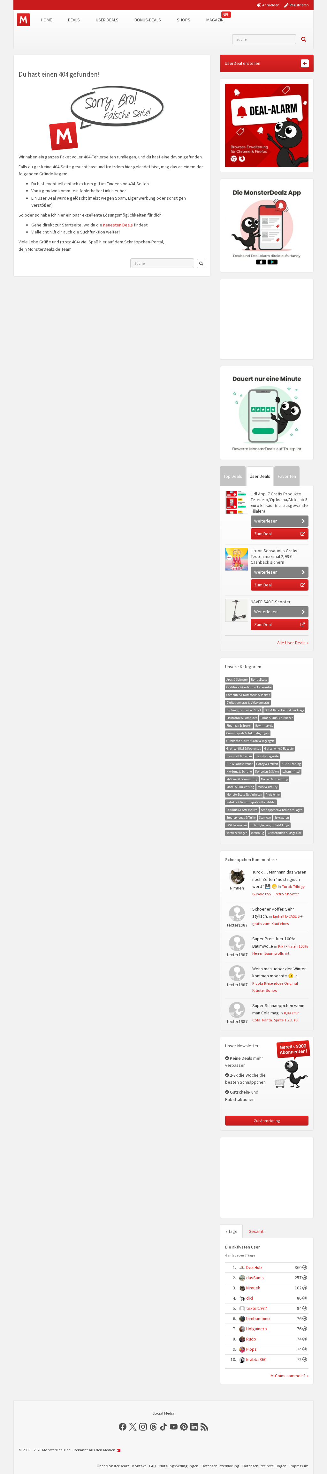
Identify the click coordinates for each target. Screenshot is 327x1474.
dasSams (255, 1277)
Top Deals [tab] (233, 476)
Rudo (251, 1339)
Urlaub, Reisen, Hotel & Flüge (269, 825)
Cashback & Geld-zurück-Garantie (248, 687)
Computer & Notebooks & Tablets (248, 695)
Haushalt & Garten (239, 756)
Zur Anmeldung (267, 1120)
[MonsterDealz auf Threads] (153, 1427)
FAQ (152, 1465)
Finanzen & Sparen (239, 725)
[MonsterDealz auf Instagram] (143, 1427)
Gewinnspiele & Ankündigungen (247, 733)
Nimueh (253, 1288)
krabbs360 (256, 1359)
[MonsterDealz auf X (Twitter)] (133, 1427)
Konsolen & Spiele (267, 771)
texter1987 (256, 1308)
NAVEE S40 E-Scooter (271, 602)
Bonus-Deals (147, 20)
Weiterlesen (266, 521)
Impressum (299, 1465)
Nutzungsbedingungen (178, 1465)
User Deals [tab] (260, 476)
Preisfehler (273, 794)
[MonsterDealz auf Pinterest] (184, 1427)
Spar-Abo (265, 817)
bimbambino (258, 1318)
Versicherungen (236, 833)
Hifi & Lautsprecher (239, 764)
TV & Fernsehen (236, 825)
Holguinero (256, 1329)
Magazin (215, 20)
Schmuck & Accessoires (241, 810)
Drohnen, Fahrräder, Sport (243, 710)
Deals (74, 20)
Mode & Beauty (268, 787)
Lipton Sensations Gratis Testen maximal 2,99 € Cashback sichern (274, 556)
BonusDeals (259, 679)
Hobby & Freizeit (267, 764)
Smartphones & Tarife (240, 817)
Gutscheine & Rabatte (278, 748)
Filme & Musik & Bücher (277, 718)
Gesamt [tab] (255, 1231)
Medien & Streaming (274, 779)
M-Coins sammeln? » (289, 1376)
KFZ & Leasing (291, 764)
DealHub (254, 1267)
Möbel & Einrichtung (240, 787)
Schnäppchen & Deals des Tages (281, 810)
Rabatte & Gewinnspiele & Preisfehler (251, 802)
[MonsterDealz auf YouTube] (174, 1427)
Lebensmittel (291, 771)
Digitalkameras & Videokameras (248, 702)
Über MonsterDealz (113, 1465)
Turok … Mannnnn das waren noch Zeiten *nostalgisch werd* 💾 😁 (279, 879)
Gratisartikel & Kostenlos (243, 748)
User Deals (107, 20)
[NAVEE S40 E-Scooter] (236, 610)
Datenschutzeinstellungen (264, 1465)
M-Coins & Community (241, 779)
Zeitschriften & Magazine (284, 833)
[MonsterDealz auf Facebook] (123, 1427)
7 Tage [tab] (231, 1231)
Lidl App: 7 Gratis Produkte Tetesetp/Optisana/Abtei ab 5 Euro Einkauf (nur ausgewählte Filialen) (279, 502)
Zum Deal (263, 534)
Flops (251, 1349)
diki (249, 1298)
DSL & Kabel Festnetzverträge (284, 710)
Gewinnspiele (264, 725)
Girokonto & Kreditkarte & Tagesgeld (250, 741)
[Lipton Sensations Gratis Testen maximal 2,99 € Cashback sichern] (236, 559)
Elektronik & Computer (241, 718)
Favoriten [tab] (287, 476)
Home (46, 20)
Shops (183, 20)
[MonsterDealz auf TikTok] (163, 1427)
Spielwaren (281, 817)
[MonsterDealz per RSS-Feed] (204, 1427)
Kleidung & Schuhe (239, 771)
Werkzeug (257, 833)
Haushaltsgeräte (266, 756)
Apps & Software (236, 679)
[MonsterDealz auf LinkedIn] (194, 1427)
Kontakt (139, 1465)
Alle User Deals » (292, 642)
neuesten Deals (118, 225)
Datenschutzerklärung (220, 1465)
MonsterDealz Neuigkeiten (244, 794)
